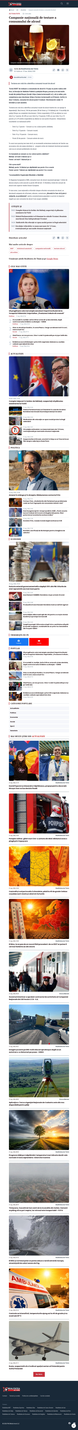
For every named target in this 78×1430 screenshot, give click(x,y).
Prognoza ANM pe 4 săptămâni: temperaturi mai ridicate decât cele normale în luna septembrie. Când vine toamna (38, 1156)
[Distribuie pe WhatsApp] (63, 70)
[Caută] (62, 3)
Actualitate (23, 10)
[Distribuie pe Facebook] (58, 70)
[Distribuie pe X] (67, 70)
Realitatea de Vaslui (69, 1414)
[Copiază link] (54, 70)
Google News (52, 258)
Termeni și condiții (14, 1396)
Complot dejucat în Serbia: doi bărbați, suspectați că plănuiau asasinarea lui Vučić (39, 211)
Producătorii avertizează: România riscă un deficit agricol (45, 605)
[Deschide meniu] (67, 3)
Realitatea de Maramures (54, 1414)
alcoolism (14, 252)
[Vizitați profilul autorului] (11, 70)
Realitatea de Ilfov (65, 1411)
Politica (11, 316)
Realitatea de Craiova (8, 1414)
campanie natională (42, 249)
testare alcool (59, 249)
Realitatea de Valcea (21, 1411)
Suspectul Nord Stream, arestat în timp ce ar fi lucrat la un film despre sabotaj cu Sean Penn (46, 440)
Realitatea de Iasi (61, 1408)
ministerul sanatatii (24, 249)
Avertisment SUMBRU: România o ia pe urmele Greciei (43, 595)
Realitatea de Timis (29, 69)
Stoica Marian (64, 994)
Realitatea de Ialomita (51, 1411)
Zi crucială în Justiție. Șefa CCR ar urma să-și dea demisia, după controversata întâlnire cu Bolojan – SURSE (37, 321)
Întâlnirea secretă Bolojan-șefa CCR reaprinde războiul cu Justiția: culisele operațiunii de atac (46, 694)
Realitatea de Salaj (7, 1411)
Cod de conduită (45, 1396)
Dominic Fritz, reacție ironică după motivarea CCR (42, 521)
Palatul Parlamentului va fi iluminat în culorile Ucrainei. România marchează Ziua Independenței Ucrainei (41, 217)
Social (15, 332)
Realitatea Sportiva (18, 1408)
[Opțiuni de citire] (74, 1426)
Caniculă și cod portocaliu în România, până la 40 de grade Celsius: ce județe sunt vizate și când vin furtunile (38, 892)
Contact (4, 1396)
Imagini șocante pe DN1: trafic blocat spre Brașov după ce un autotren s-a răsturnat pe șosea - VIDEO (35, 1051)
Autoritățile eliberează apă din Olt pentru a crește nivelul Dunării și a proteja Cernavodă (45, 616)
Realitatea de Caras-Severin (45, 1408)
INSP (12, 249)
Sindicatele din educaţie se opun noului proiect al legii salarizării (41, 222)
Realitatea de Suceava (23, 1414)
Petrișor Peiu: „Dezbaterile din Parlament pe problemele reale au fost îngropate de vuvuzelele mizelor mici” (45, 502)
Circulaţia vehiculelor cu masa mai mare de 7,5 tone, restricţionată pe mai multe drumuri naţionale (35, 227)
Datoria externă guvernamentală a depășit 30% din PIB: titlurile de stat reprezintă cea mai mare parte (37, 587)
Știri (17, 10)
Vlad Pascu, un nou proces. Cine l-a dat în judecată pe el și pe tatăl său (40, 335)
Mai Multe (39, 1374)
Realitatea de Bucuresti (36, 1411)
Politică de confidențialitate (30, 1396)
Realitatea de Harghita (38, 1414)
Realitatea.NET (6, 1408)
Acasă (12, 10)
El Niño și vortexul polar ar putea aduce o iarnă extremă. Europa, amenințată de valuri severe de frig (36, 1262)
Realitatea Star (31, 1408)
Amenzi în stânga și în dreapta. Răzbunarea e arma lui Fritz (34, 495)
